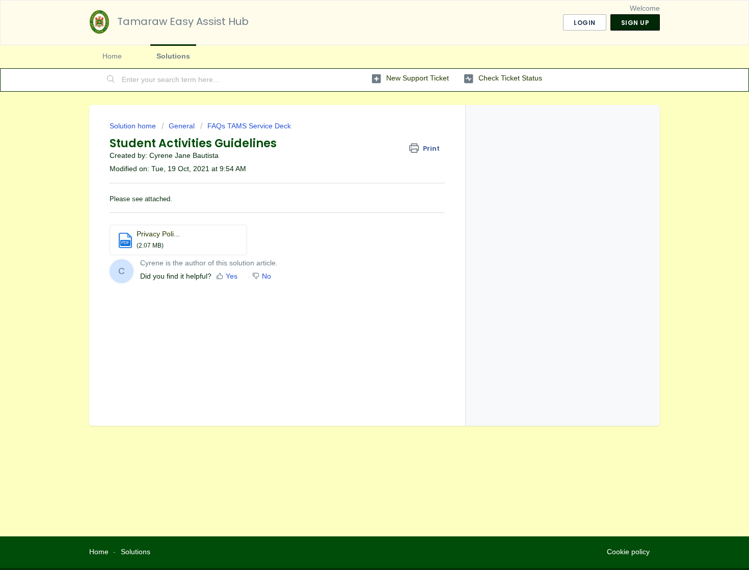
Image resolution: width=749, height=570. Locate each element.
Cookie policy (628, 552)
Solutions (173, 56)
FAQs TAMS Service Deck (249, 126)
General (182, 126)
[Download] (355, 151)
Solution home (134, 126)
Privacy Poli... (158, 234)
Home (112, 56)
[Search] (111, 80)
